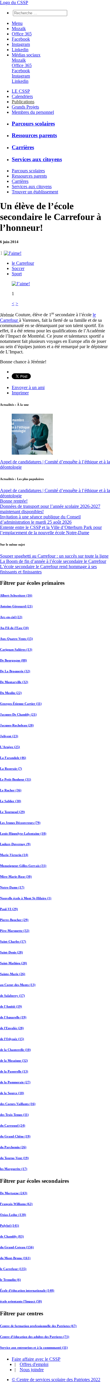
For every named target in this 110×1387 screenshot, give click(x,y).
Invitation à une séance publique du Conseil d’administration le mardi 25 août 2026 (40, 519)
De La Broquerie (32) (15, 671)
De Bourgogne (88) (13, 660)
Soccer (18, 268)
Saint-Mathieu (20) (13, 963)
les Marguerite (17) (13, 1169)
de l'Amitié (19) (11, 1006)
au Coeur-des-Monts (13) (17, 984)
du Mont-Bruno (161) (15, 1258)
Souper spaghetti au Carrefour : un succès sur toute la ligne (54, 556)
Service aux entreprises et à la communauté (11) (34, 1347)
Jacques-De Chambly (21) (18, 714)
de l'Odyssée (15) (12, 1039)
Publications (23, 101)
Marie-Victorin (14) (14, 855)
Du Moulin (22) (11, 693)
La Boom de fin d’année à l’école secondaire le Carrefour (53, 561)
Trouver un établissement (35, 191)
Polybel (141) (9, 1225)
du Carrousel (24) (12, 1125)
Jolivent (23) (9, 736)
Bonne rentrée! (14, 501)
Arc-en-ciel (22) (11, 617)
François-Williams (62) (16, 1204)
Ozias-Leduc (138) (13, 1214)
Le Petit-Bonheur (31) (15, 779)
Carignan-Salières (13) (16, 649)
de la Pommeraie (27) (15, 1082)
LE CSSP (21, 91)
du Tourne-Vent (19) (14, 1158)
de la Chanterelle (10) (15, 1049)
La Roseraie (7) (11, 768)
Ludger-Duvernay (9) (15, 844)
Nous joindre (32, 1369)
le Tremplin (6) (10, 1279)
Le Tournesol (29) (12, 812)
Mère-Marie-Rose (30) (16, 876)
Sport (17, 273)
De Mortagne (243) (13, 1193)
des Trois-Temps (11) (14, 1114)
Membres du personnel (33, 112)
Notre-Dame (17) (12, 887)
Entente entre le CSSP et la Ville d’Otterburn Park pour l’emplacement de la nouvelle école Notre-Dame (51, 530)
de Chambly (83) (12, 1236)
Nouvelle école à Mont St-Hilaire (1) (25, 898)
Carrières (23, 147)
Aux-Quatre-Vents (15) (16, 638)
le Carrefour (23, 263)
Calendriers (22, 96)
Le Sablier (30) (10, 801)
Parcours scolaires (33, 124)
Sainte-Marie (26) (12, 974)
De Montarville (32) (14, 682)
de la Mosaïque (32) (14, 1060)
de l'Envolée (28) (12, 1028)
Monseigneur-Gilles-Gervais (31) (23, 865)
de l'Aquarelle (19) (13, 1017)
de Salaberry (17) (12, 995)
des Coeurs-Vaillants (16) (17, 1104)
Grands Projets (25, 106)
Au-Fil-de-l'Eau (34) (14, 628)
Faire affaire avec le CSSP (36, 1359)
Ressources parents (34, 135)
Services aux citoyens (37, 159)
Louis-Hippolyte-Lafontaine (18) (23, 833)
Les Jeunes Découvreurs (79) (20, 822)
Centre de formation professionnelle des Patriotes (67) (38, 1326)
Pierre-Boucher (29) (14, 920)
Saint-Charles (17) (13, 941)
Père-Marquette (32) (14, 930)
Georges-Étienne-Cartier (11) (21, 703)
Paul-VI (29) (9, 909)
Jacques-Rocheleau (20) (17, 725)
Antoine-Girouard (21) (16, 606)
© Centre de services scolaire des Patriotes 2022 (56, 1379)
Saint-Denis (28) (11, 952)
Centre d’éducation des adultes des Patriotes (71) (34, 1336)
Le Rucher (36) (10, 790)
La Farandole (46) (13, 757)
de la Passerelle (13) (14, 1071)
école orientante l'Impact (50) (21, 1301)
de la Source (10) (12, 1093)
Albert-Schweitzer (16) (16, 595)
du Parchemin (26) (13, 1147)
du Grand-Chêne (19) (15, 1136)
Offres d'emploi (34, 1364)
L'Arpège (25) (10, 747)
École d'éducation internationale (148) (27, 1290)
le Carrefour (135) (13, 1269)
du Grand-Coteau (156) (17, 1247)
